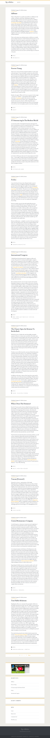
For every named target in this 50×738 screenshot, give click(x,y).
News (14, 55)
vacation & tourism (22, 393)
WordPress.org (13, 719)
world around (17, 510)
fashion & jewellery (18, 649)
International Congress (19, 255)
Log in (12, 710)
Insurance (21, 590)
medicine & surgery (22, 468)
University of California (18, 267)
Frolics (13, 180)
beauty (14, 109)
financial (15, 590)
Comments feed (14, 716)
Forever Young (16, 68)
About (18, 2)
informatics (16, 57)
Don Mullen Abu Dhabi (16, 22)
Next (29, 655)
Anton (25, 10)
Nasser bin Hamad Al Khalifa (27, 560)
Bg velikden (9, 2)
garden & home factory (19, 244)
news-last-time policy (22, 317)
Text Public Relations (19, 601)
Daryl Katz (17, 141)
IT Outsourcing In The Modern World (24, 120)
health (14, 468)
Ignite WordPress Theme (18, 736)
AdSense (14, 13)
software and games (18, 169)
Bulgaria (16, 84)
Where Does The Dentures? (21, 404)
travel (14, 393)
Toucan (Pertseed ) (17, 479)
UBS (21, 194)
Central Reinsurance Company (22, 521)
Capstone (32, 31)
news (14, 317)
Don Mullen (18, 98)
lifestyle (27, 649)
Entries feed (13, 713)
